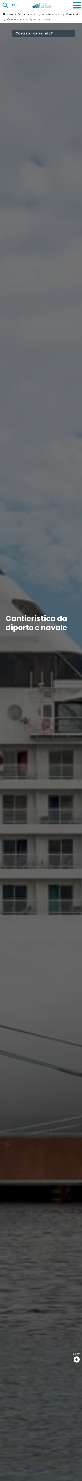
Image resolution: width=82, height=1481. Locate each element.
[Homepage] (42, 5)
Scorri (76, 1354)
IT (14, 5)
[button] (77, 5)
